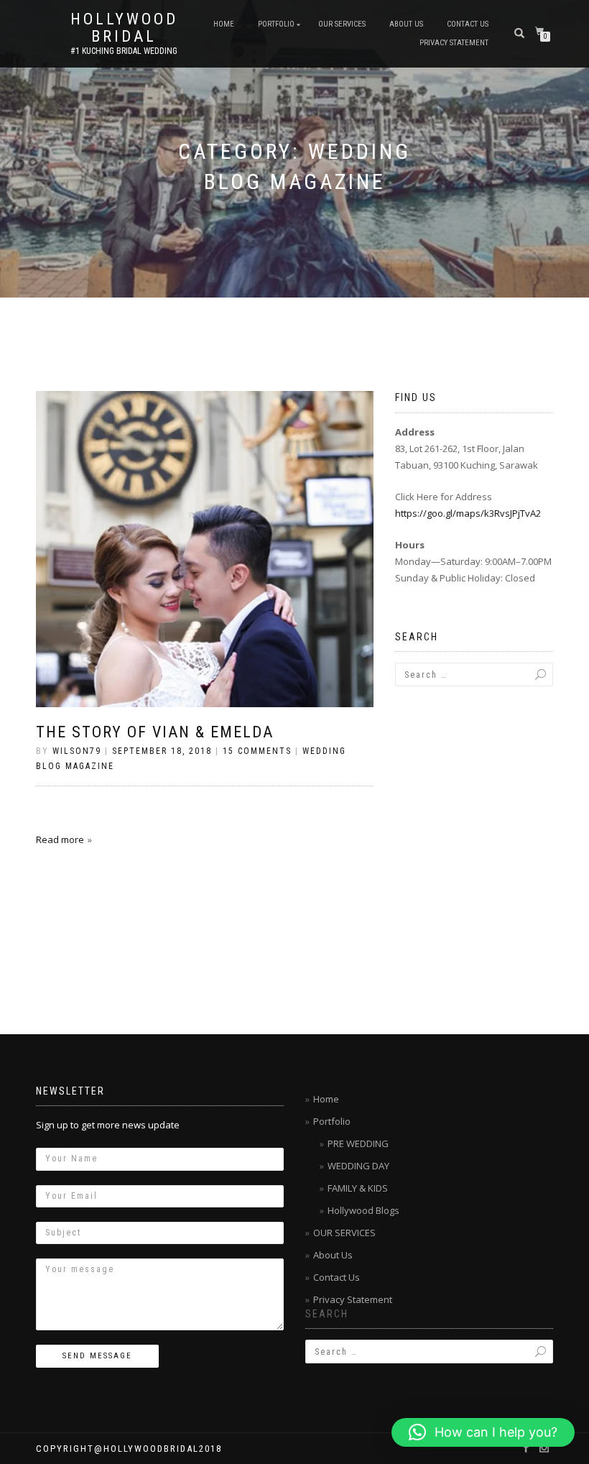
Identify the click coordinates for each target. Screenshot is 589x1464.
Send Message (97, 1356)
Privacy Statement (453, 42)
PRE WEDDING (358, 1143)
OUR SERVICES (342, 24)
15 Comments (257, 751)
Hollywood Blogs (363, 1210)
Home (223, 24)
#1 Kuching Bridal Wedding (123, 51)
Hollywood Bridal (124, 28)
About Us (406, 24)
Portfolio (276, 24)
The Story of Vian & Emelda (155, 732)
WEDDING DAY (358, 1165)
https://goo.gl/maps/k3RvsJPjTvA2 (468, 513)
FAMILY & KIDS (358, 1188)
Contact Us (467, 24)
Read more (60, 839)
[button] (483, 1432)
